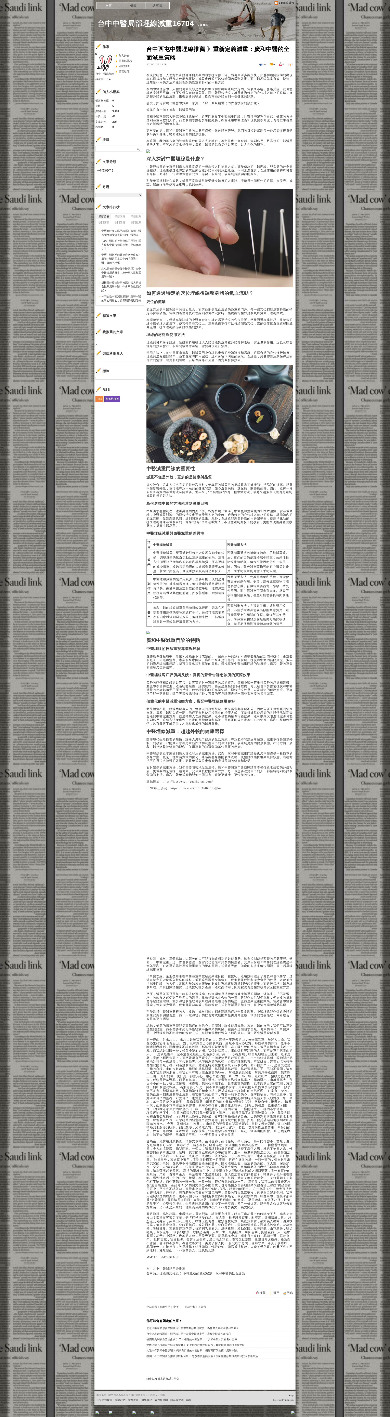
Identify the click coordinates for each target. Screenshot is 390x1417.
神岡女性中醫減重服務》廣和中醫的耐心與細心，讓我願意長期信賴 (121, 298)
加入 (274, 1413)
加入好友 (124, 55)
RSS (99, 398)
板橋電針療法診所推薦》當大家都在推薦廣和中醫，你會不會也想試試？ (121, 286)
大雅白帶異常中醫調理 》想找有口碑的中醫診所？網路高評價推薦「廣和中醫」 (192, 1350)
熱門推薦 (136, 222)
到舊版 (204, 25)
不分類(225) (106, 170)
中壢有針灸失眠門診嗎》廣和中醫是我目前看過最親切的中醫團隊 (121, 232)
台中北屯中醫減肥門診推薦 (165, 1268)
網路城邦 (285, 1413)
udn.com (289, 1400)
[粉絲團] (97, 1412)
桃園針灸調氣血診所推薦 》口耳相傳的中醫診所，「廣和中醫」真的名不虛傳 (191, 1339)
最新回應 (120, 216)
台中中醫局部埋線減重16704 (146, 23)
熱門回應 (120, 222)
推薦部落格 (125, 60)
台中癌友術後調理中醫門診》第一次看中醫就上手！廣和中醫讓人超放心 (188, 1333)
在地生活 (165, 1306)
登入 (267, 1413)
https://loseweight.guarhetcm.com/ (188, 781)
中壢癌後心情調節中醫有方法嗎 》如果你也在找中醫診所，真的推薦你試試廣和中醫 (195, 1345)
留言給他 (124, 71)
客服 (189, 1400)
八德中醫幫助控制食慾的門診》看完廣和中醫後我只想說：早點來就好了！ (121, 244)
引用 (276, 1293)
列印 (290, 1293)
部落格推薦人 (113, 353)
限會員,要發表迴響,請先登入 (162, 1378)
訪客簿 (157, 6)
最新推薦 (136, 216)
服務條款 (146, 1400)
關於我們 (120, 1400)
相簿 (133, 6)
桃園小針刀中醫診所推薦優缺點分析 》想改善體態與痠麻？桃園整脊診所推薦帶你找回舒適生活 (202, 1356)
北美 (176, 1306)
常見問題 (133, 1400)
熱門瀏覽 (104, 222)
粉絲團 (104, 1413)
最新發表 (104, 216)
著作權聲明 (161, 1400)
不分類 (202, 1306)
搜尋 (138, 149)
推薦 (262, 1293)
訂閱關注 (124, 66)
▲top (291, 1395)
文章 (108, 6)
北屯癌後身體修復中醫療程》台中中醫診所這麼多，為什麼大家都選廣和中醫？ (192, 1328)
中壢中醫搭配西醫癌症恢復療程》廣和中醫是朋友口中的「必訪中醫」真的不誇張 (121, 258)
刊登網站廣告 (104, 1400)
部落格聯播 (112, 398)
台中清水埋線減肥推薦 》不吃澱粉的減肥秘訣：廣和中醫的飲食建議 (195, 1273)
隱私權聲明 (177, 1400)
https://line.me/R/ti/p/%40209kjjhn (195, 788)
